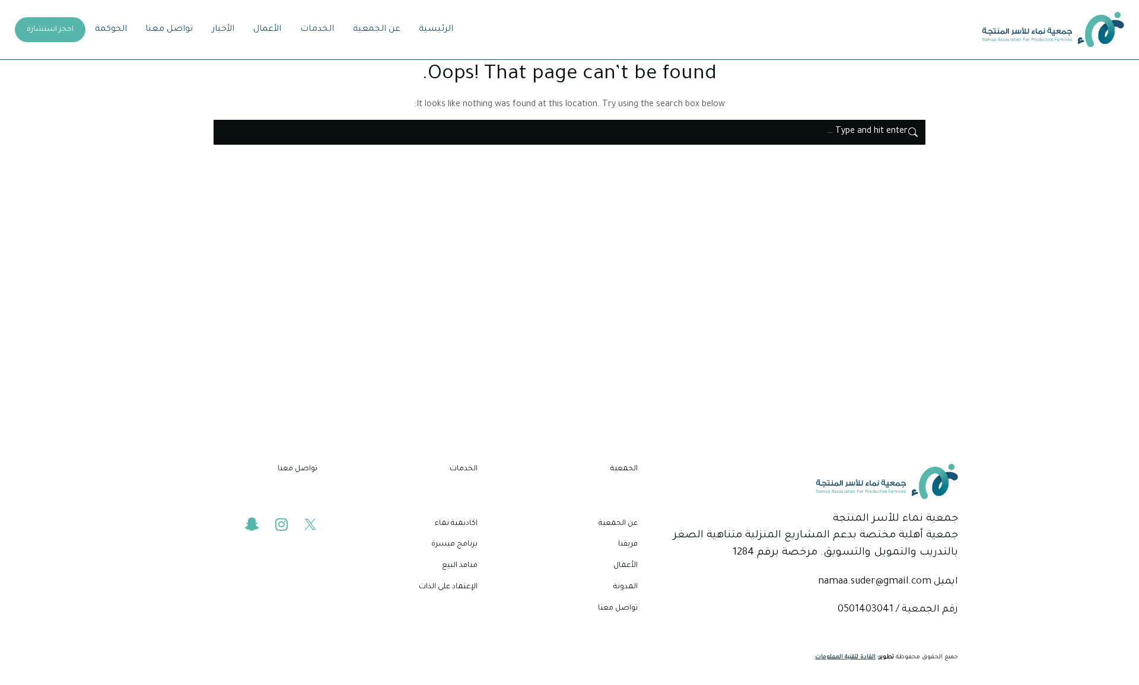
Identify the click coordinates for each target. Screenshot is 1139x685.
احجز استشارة (50, 30)
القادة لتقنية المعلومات (845, 657)
